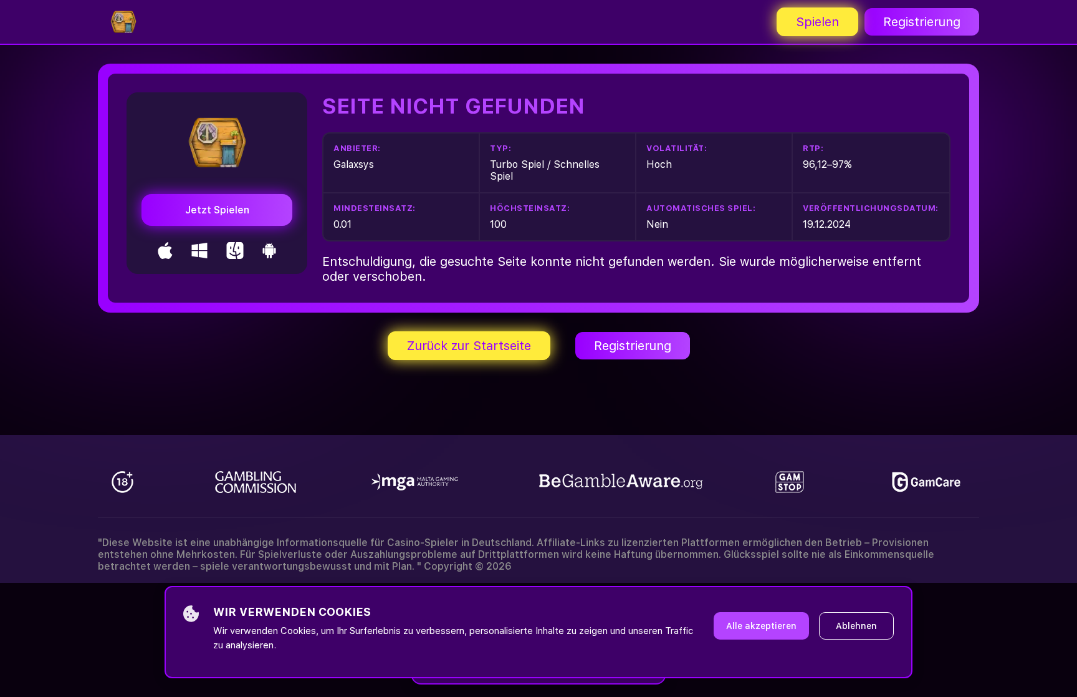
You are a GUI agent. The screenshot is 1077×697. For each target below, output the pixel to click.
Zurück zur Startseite (469, 345)
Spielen (817, 21)
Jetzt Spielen (217, 210)
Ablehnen (856, 626)
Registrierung (921, 21)
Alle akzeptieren (761, 626)
